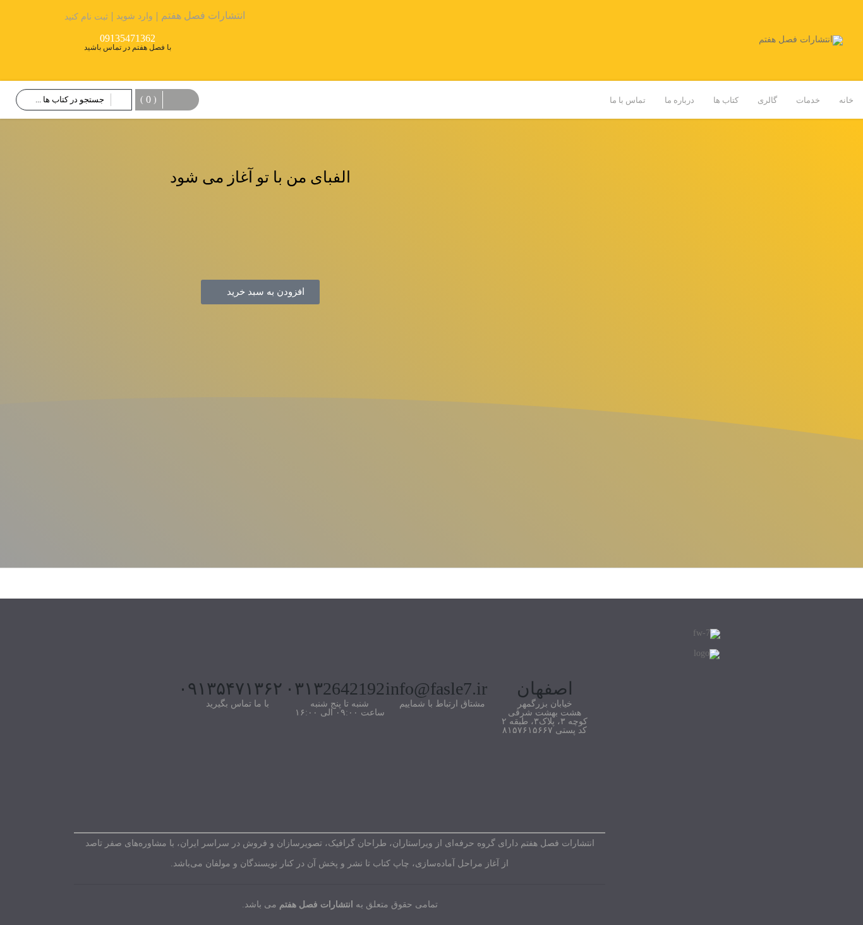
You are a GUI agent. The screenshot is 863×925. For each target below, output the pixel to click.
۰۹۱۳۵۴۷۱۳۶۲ (230, 688)
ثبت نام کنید (86, 16)
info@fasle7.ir (436, 688)
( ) (148, 99)
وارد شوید (134, 16)
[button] (260, 292)
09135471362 (127, 38)
